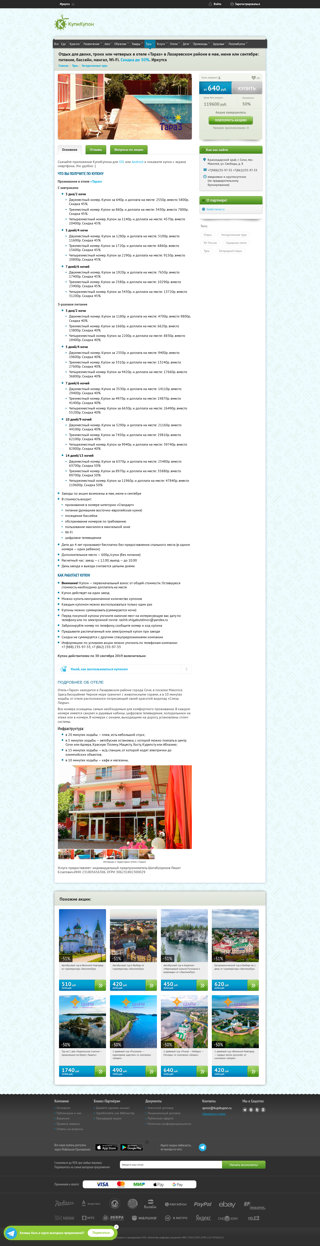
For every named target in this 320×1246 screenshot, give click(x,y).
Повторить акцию (231, 120)
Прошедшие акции (108, 1118)
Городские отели (236, 242)
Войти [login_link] (217, 4)
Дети (187, 43)
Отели (175, 43)
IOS (122, 162)
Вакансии (63, 1118)
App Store (106, 1147)
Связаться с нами (214, 1114)
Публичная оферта (160, 1118)
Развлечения (93, 43)
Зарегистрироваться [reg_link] (247, 4)
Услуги (162, 43)
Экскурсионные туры (234, 234)
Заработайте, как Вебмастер (115, 1113)
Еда (64, 43)
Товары (137, 43)
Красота (75, 43)
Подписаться (101, 1233)
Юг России (210, 242)
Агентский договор (160, 1108)
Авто (108, 43)
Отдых (208, 234)
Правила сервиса (68, 1124)
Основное (69, 149)
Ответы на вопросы (70, 1129)
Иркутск (65, 4)
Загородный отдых (230, 251)
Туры (150, 43)
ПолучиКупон (238, 43)
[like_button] (254, 78)
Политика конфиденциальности (169, 1124)
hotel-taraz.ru (216, 209)
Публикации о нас (69, 1113)
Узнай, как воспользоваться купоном (99, 669)
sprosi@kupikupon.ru (217, 1108)
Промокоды (201, 43)
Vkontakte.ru (251, 1109)
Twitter (257, 1109)
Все (56, 44)
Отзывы (96, 149)
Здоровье (219, 43)
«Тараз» (96, 181)
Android (138, 162)
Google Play (131, 1147)
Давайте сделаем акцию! (113, 1108)
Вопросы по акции (129, 149)
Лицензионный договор (164, 1113)
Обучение (121, 43)
